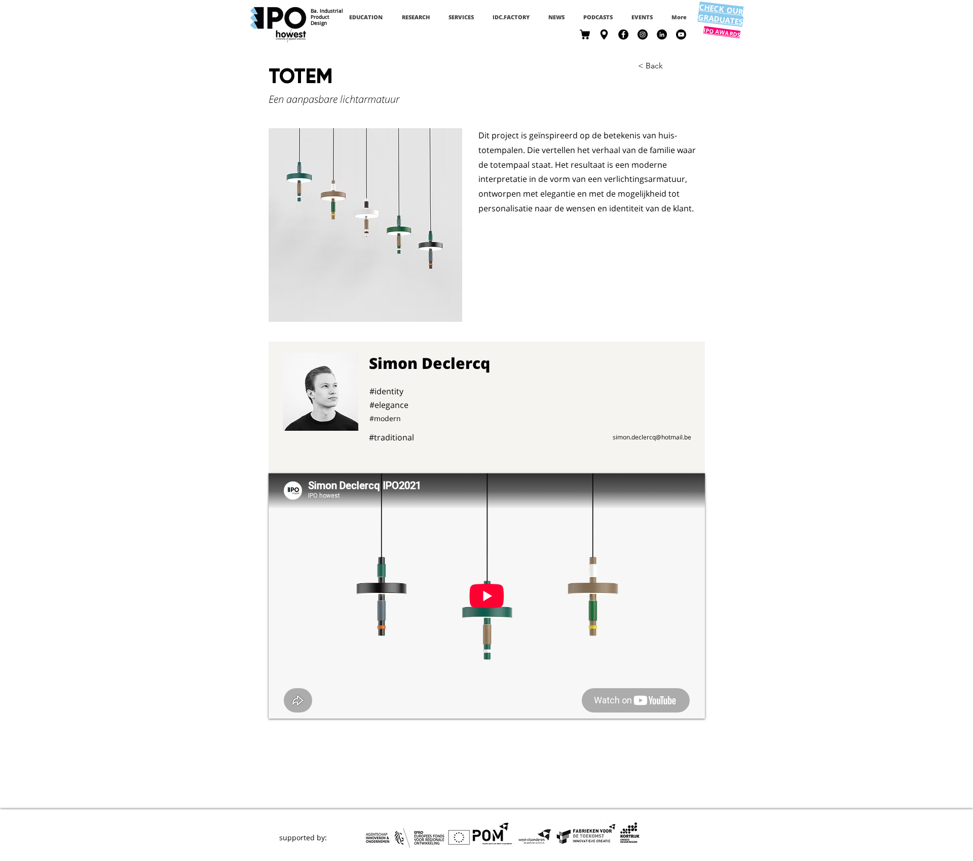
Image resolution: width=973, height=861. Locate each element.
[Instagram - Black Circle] (643, 34)
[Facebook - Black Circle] (623, 34)
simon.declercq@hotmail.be (652, 437)
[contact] (604, 34)
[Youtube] (681, 34)
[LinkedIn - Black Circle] (662, 34)
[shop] (585, 34)
